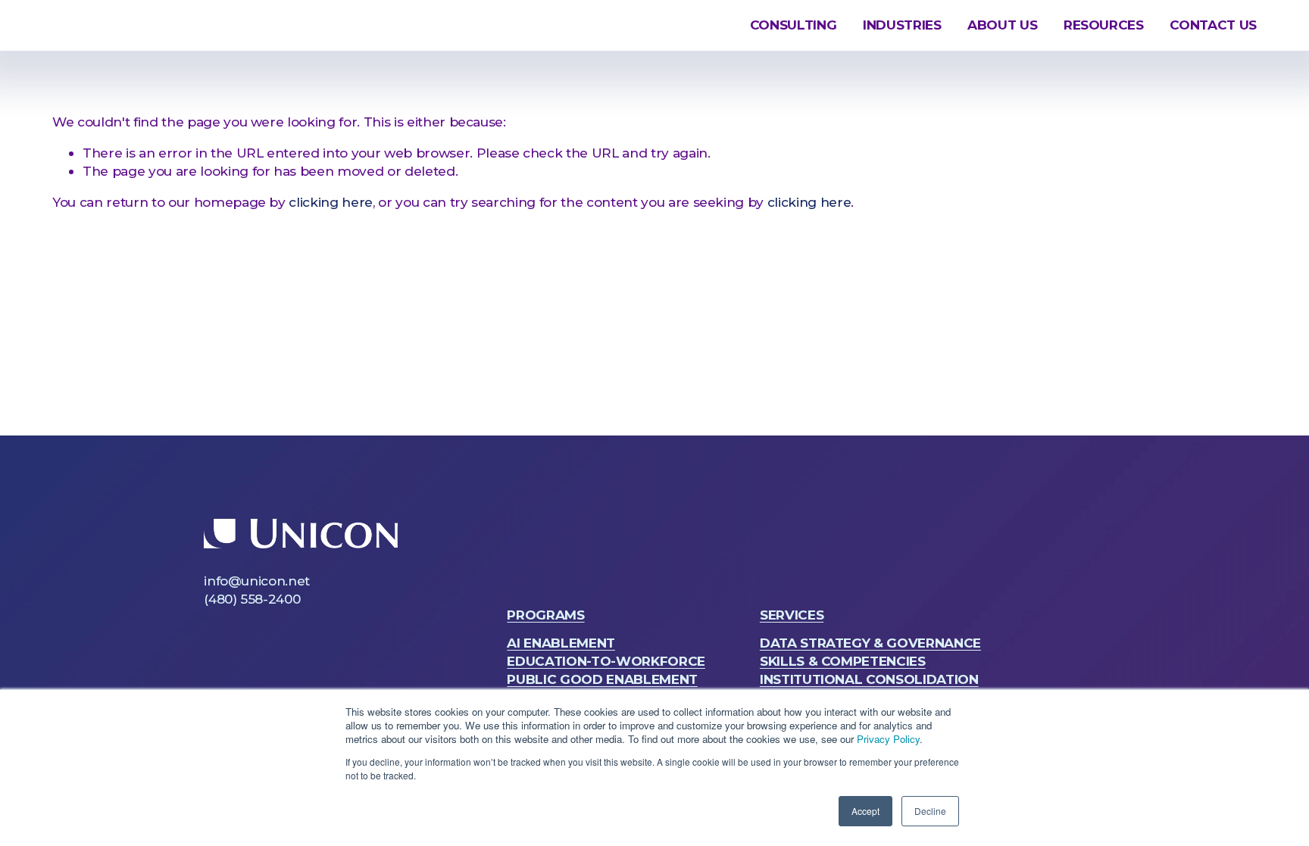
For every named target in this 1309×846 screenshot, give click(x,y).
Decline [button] (930, 810)
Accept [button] (865, 810)
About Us (1002, 25)
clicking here (331, 202)
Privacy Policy (888, 739)
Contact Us (1213, 25)
